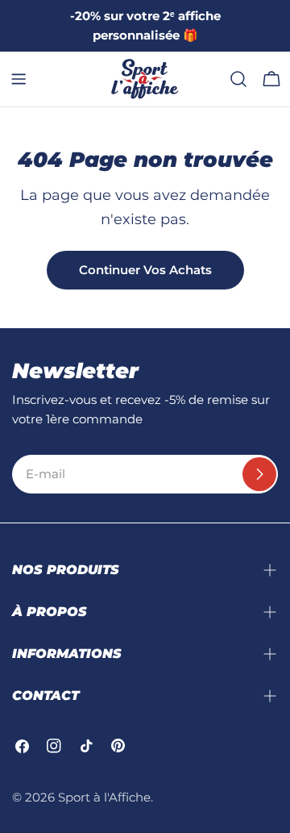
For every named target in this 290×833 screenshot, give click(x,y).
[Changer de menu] (18, 79)
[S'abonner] (259, 474)
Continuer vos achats (145, 269)
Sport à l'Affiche (104, 797)
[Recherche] (238, 79)
